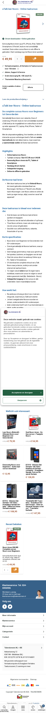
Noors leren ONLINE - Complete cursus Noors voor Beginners (11, 549)
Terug (3, 2)
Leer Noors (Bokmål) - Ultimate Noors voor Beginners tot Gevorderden (11, 435)
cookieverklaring (10, 347)
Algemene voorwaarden (19, 679)
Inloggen (13, 710)
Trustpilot (36, 703)
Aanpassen (22, 400)
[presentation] (41, 23)
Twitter (10, 606)
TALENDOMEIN (35, 692)
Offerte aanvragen (32, 88)
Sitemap (33, 679)
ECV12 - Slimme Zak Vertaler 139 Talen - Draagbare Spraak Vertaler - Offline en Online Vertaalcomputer (12, 504)
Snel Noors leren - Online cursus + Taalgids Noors (34, 434)
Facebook (4, 606)
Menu (23, 710)
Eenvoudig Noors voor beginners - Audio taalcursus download (12, 466)
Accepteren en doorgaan (22, 393)
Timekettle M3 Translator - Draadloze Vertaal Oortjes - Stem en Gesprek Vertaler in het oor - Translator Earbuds (35, 505)
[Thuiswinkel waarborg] (23, 696)
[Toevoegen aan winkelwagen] (15, 570)
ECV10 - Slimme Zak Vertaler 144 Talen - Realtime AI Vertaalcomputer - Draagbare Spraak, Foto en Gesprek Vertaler (34, 469)
